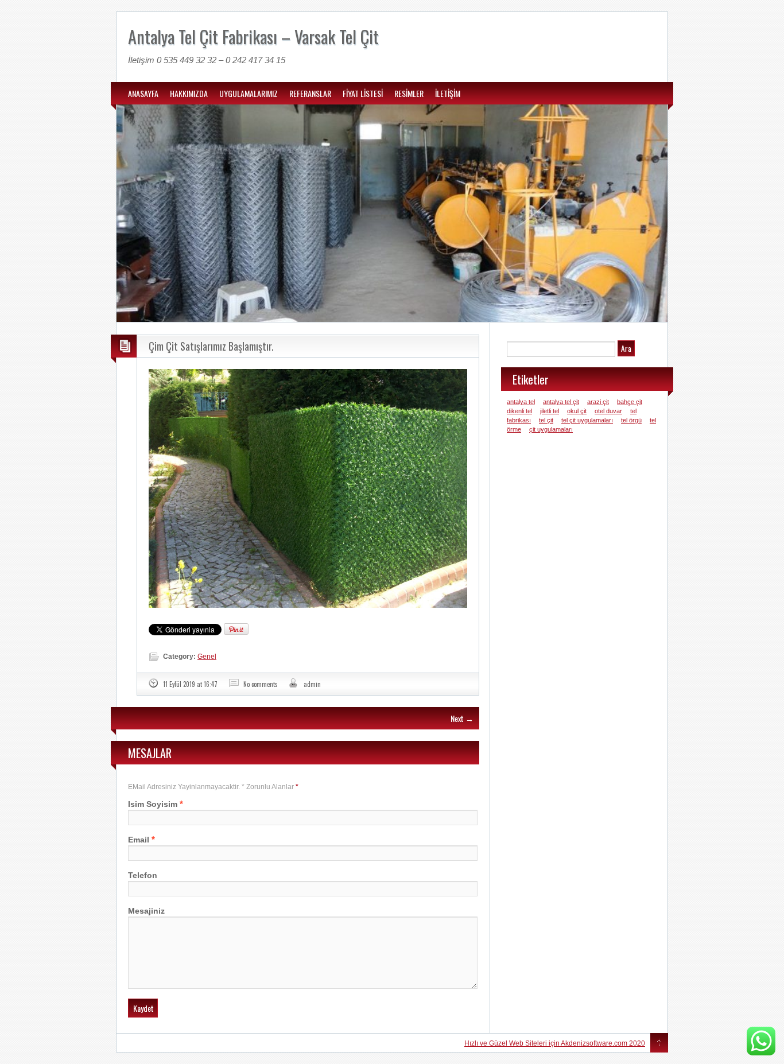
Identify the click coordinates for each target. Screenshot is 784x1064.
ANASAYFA (143, 93)
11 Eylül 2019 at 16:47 (190, 684)
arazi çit (598, 401)
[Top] (659, 1043)
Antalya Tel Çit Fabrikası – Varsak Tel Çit (253, 36)
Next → (462, 718)
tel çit (546, 420)
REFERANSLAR (310, 93)
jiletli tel (549, 410)
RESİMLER (409, 93)
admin (312, 684)
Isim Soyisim (152, 804)
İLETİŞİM (447, 93)
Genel (206, 657)
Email (138, 839)
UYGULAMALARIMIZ (248, 93)
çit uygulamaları (551, 429)
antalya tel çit (561, 401)
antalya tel (521, 401)
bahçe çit (629, 401)
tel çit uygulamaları (587, 420)
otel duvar (608, 410)
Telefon (142, 875)
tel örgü (631, 420)
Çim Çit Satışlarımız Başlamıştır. (211, 346)
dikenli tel (519, 410)
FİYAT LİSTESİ (363, 93)
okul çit (577, 410)
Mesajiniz (146, 910)
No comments (260, 684)
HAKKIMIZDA (189, 93)
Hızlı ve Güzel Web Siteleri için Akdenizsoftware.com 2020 (554, 1043)
